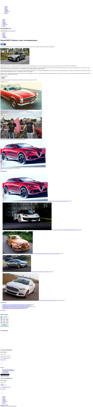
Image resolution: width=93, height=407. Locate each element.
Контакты (6, 13)
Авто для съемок (6, 372)
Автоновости (7, 11)
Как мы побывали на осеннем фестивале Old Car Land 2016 (13, 307)
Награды (6, 10)
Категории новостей (11, 30)
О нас (6, 12)
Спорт (4, 34)
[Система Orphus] (2, 78)
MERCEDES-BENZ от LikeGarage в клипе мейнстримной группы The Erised (17, 306)
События (4, 36)
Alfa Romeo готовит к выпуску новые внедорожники (57, 201)
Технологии (5, 37)
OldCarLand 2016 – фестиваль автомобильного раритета (13, 308)
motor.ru (6, 76)
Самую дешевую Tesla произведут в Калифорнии (40, 271)
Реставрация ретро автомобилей (8, 370)
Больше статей (3, 310)
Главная (6, 6)
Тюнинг (4, 35)
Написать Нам (3, 359)
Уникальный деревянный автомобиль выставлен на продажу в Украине (46, 253)
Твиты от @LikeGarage (4, 376)
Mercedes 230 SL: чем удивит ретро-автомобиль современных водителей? (13, 110)
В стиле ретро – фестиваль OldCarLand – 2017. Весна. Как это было (12, 139)
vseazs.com (7, 326)
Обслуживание (5, 371)
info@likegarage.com (6, 357)
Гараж (6, 8)
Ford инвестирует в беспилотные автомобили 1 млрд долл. (50, 300)
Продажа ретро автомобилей (8, 369)
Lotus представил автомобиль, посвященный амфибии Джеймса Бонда (65, 229)
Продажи (6, 9)
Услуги (6, 7)
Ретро (4, 33)
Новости (4, 32)
